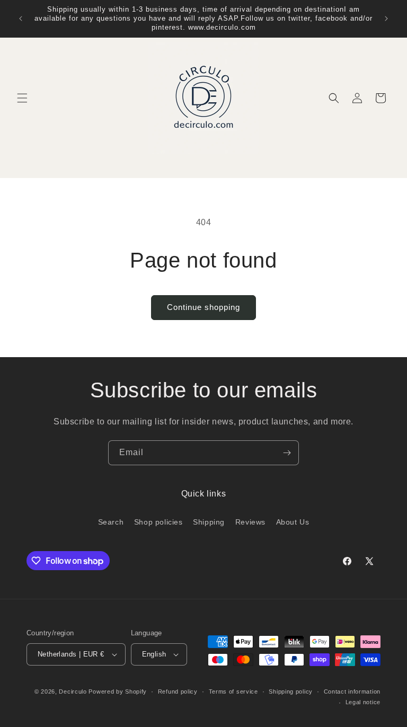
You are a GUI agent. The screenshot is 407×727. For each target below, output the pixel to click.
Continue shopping (203, 307)
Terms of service (233, 691)
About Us (292, 522)
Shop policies (158, 522)
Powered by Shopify (118, 691)
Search (111, 522)
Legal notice (363, 702)
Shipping (209, 522)
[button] (22, 98)
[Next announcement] (386, 18)
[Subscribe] (286, 452)
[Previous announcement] (20, 18)
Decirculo (72, 691)
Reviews (250, 522)
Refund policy (178, 691)
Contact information (352, 691)
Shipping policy (291, 691)
